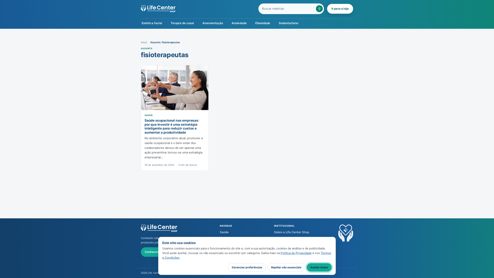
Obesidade (262, 23)
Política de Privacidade (296, 253)
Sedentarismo (289, 23)
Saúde (149, 115)
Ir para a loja (340, 8)
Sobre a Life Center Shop (291, 232)
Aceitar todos (319, 267)
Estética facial (152, 23)
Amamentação (212, 23)
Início (144, 42)
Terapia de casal (182, 23)
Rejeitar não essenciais (286, 267)
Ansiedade (239, 23)
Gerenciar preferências (247, 267)
